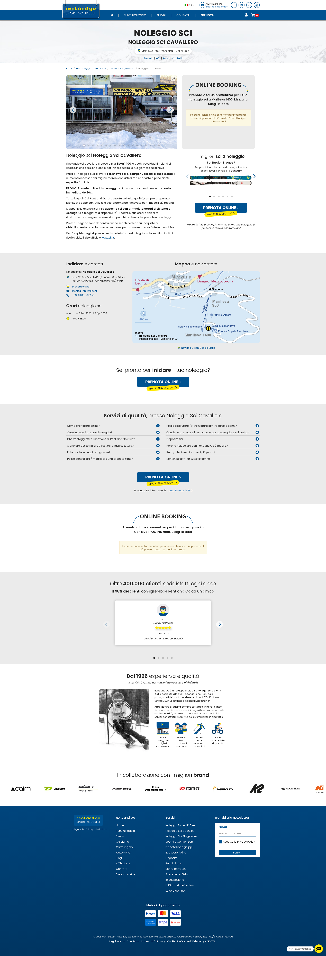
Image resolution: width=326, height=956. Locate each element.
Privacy (161, 941)
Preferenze (183, 941)
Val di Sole (100, 68)
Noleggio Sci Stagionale (181, 836)
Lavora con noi (175, 891)
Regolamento (117, 941)
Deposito (172, 858)
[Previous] (73, 109)
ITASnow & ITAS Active (180, 885)
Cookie (171, 941)
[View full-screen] (173, 79)
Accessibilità (148, 941)
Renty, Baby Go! (176, 869)
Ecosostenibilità (176, 853)
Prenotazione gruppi (179, 847)
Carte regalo (124, 847)
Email (223, 827)
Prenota (207, 15)
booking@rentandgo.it (217, 6)
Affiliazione (123, 863)
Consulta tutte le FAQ (180, 490)
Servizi (161, 15)
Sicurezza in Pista (177, 874)
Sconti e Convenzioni (179, 842)
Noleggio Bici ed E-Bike (180, 825)
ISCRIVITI (237, 852)
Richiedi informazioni (84, 291)
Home (69, 68)
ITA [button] (190, 5)
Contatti (183, 15)
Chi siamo (122, 842)
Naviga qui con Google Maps (198, 348)
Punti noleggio (135, 15)
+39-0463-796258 (83, 295)
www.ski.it (108, 238)
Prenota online (220, 207)
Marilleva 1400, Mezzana (122, 68)
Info (158, 58)
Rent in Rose (174, 863)
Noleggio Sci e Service (180, 831)
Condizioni (133, 941)
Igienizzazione (175, 880)
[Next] (170, 109)
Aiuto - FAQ (123, 853)
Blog (119, 858)
